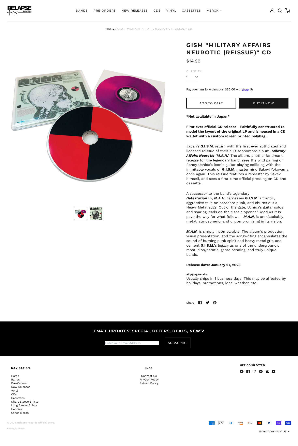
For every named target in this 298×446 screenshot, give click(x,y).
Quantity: (194, 71)
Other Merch (20, 412)
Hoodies (16, 409)
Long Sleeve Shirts (24, 405)
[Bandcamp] (242, 371)
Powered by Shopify (16, 428)
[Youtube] (273, 371)
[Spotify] (261, 371)
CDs (157, 10)
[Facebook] (248, 371)
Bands (82, 10)
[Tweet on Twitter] (207, 302)
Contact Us (149, 375)
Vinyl (171, 10)
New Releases (134, 10)
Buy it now (263, 103)
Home (110, 28)
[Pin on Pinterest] (215, 302)
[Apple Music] (267, 371)
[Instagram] (254, 371)
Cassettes (191, 10)
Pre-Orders (104, 10)
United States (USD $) (273, 431)
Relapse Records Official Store (35, 422)
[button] (280, 10)
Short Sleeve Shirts (24, 401)
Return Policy (149, 383)
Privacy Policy (149, 379)
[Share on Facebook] (200, 302)
